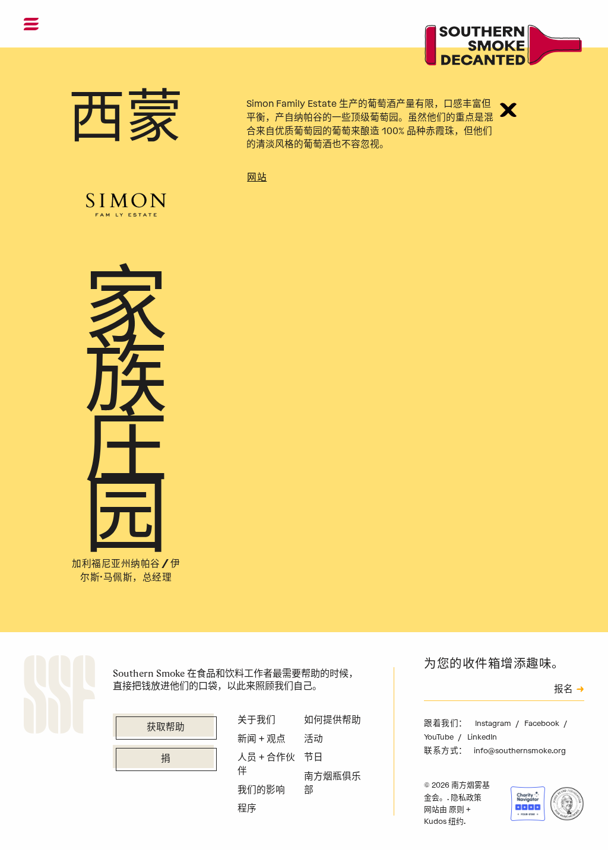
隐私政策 (466, 797)
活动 (313, 738)
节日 (313, 757)
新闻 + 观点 (262, 738)
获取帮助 (166, 727)
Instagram (494, 723)
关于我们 (257, 719)
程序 (247, 808)
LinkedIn (482, 736)
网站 (257, 178)
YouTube (439, 736)
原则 (456, 809)
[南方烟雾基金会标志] (59, 696)
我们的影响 (261, 789)
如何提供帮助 (332, 719)
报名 (563, 690)
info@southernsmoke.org (520, 750)
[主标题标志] (504, 47)
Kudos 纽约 (444, 821)
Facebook (542, 723)
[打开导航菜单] (31, 24)
